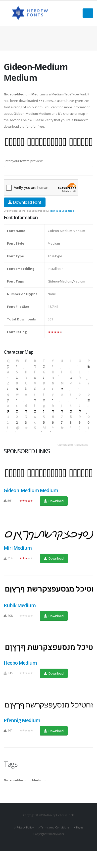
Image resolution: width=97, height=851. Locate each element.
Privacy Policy (25, 827)
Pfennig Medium (22, 720)
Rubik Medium (20, 605)
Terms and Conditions (62, 210)
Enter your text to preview (23, 161)
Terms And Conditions (55, 827)
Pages (79, 827)
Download (56, 501)
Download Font (26, 202)
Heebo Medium (20, 662)
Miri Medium (18, 547)
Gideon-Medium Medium (31, 490)
